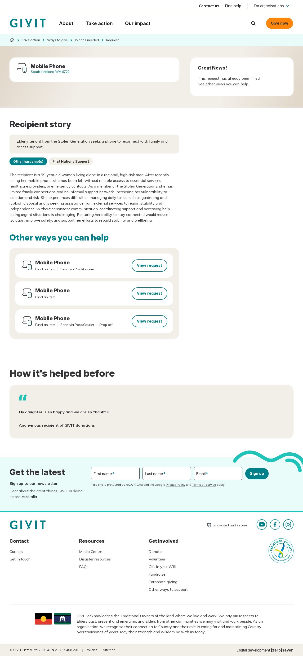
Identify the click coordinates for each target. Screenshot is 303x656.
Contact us (209, 5)
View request (149, 265)
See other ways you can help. (223, 84)
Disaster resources (95, 559)
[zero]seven (282, 650)
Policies (91, 650)
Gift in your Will (162, 566)
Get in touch (20, 559)
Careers (16, 551)
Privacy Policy (175, 484)
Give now (279, 23)
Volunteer (157, 559)
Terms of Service (204, 484)
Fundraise (157, 574)
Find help (233, 5)
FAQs (84, 566)
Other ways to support (168, 589)
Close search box (241, 23)
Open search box (253, 23)
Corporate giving (163, 581)
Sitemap (109, 650)
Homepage (27, 23)
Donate (155, 551)
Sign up (257, 473)
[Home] (12, 40)
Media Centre (90, 551)
